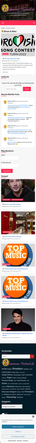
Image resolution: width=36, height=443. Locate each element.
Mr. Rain (22, 389)
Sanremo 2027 (6, 199)
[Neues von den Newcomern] (18, 190)
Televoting (11, 397)
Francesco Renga (7, 380)
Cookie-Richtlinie (12, 440)
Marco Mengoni (26, 386)
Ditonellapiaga (17, 375)
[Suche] (32, 356)
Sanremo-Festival (7, 232)
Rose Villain (12, 394)
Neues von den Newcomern (12, 204)
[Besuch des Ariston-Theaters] (18, 222)
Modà (18, 389)
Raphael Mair (7, 61)
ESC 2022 (5, 54)
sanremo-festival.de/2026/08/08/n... (18, 105)
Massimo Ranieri (5, 389)
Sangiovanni (20, 394)
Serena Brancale (27, 394)
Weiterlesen (5, 72)
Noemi (19, 392)
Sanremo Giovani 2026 (17, 199)
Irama (4, 383)
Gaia (15, 380)
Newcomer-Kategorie (9, 392)
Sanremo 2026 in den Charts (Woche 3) (16, 269)
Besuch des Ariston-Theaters (13, 236)
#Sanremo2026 (12, 133)
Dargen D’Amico (7, 375)
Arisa (30, 369)
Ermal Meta (29, 375)
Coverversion (22, 372)
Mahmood (10, 386)
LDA (9, 383)
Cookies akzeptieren (18, 426)
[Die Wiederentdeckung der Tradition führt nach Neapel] (18, 319)
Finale (14, 378)
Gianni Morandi (21, 380)
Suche (27, 89)
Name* (3, 155)
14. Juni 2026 (15, 238)
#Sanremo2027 (12, 108)
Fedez (9, 377)
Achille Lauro (7, 369)
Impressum (19, 440)
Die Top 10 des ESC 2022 (12, 58)
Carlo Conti (6, 372)
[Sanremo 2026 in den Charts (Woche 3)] (18, 255)
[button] (33, 416)
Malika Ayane (18, 386)
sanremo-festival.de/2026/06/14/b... (18, 130)
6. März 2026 (15, 303)
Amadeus (17, 368)
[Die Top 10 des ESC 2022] (18, 44)
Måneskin (27, 389)
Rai (2, 394)
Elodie (23, 375)
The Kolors (20, 397)
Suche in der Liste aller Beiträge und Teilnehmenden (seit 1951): (18, 84)
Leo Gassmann (14, 383)
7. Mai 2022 (14, 60)
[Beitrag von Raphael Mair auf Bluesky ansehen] (18, 141)
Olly (23, 392)
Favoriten (4, 378)
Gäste (27, 380)
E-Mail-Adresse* (6, 162)
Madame (4, 386)
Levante (20, 383)
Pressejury (29, 391)
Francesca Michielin (21, 378)
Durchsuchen (7, 351)
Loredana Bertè (26, 383)
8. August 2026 (15, 206)
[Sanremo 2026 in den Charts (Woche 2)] (18, 287)
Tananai (4, 397)
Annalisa (26, 369)
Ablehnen (18, 431)
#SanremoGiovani (24, 107)
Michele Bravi (13, 389)
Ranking (6, 394)
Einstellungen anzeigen (18, 436)
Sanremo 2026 (6, 264)
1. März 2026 (15, 337)
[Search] (34, 22)
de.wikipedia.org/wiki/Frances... (17, 117)
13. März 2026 (15, 271)
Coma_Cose (14, 372)
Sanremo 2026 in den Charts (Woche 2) (16, 301)
